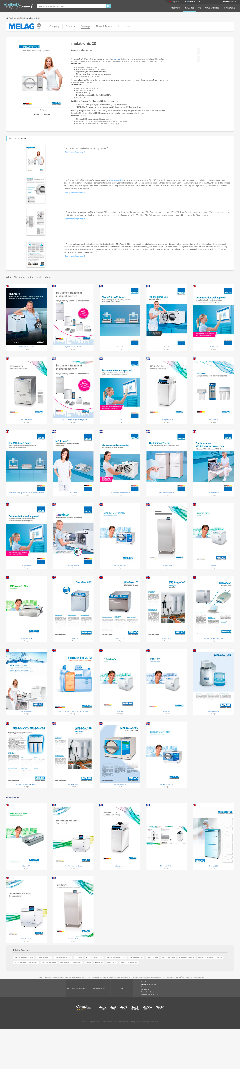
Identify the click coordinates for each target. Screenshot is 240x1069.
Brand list (144, 982)
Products (175, 8)
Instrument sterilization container (26, 962)
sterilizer (117, 59)
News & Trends (212, 8)
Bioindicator (99, 962)
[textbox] (71, 6)
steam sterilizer (116, 180)
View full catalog (43, 114)
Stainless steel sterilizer (63, 957)
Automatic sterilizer (44, 957)
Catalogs (189, 8)
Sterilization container (186, 957)
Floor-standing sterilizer (94, 957)
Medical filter (111, 962)
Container (78, 957)
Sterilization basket (168, 957)
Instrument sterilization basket (71, 962)
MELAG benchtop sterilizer (23, 957)
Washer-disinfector (136, 957)
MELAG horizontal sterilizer (116, 957)
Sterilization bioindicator (128, 962)
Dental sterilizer (152, 957)
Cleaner (88, 962)
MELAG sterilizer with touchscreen (210, 957)
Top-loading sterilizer (49, 962)
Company (54, 26)
